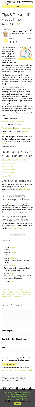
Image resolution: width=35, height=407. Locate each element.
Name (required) (8, 331)
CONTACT (16, 380)
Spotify (29, 128)
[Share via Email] (24, 234)
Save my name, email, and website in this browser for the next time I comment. (17, 359)
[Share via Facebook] (11, 234)
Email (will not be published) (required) (16, 339)
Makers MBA (6, 176)
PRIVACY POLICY (8, 378)
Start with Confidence (9, 163)
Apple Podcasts (7, 128)
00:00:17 (13, 281)
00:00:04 (13, 247)
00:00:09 (13, 266)
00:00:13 (13, 273)
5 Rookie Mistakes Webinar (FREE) (14, 160)
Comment (5, 309)
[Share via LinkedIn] (20, 234)
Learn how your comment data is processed (17, 370)
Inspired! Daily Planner (9, 173)
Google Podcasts (20, 128)
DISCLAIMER (6, 380)
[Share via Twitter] (14, 234)
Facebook (12, 122)
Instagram (20, 122)
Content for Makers (8, 170)
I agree (17, 403)
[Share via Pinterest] (17, 234)
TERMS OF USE (21, 378)
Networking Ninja (7, 166)
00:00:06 (13, 258)
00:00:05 (13, 253)
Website (5, 122)
